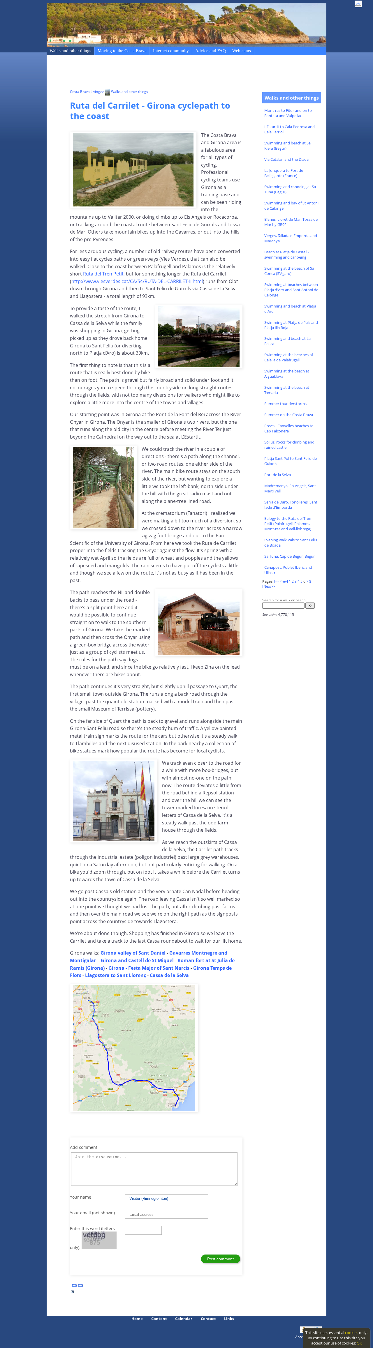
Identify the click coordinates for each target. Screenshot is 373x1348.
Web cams (241, 50)
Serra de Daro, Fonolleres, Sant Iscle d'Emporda (290, 504)
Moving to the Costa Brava (122, 50)
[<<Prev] (281, 581)
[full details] (72, 1293)
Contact (208, 1318)
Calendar (183, 1318)
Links (229, 1318)
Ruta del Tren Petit (103, 274)
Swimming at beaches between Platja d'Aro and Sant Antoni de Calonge (291, 290)
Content (159, 1318)
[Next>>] (269, 586)
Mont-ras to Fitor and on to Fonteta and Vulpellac (288, 113)
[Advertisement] (176, 73)
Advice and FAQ (210, 50)
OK (359, 1343)
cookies (351, 1332)
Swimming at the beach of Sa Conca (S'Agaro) (289, 271)
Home (137, 1318)
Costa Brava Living (85, 91)
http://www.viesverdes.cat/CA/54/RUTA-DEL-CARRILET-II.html (137, 281)
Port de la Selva (277, 474)
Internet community (171, 50)
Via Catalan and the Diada (286, 159)
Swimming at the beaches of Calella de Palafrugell (288, 357)
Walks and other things (70, 50)
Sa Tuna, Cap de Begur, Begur (289, 556)
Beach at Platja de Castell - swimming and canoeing (286, 254)
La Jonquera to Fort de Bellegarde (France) (283, 173)
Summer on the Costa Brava (288, 414)
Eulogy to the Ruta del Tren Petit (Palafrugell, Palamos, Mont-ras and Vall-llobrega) (287, 523)
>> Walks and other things (124, 91)
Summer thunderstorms (285, 403)
